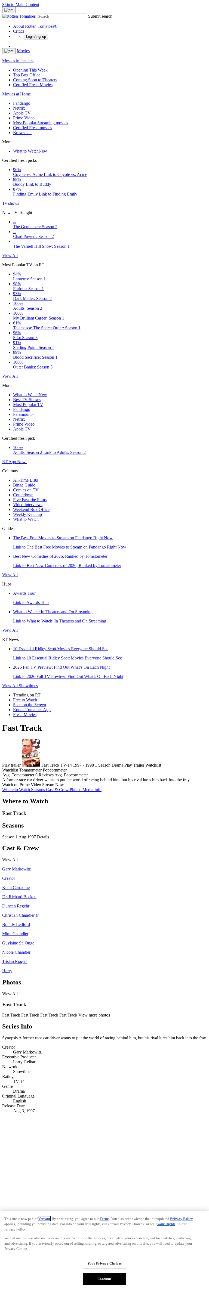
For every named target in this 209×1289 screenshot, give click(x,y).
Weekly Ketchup (27, 514)
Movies (23, 50)
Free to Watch (25, 700)
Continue (104, 1279)
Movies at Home (16, 94)
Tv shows (10, 203)
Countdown (23, 494)
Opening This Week (30, 70)
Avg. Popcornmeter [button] (71, 775)
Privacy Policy (181, 1219)
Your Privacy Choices (104, 1263)
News (22, 461)
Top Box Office (26, 75)
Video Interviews (27, 504)
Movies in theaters (17, 60)
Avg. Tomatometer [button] (18, 775)
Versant (44, 1219)
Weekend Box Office (31, 509)
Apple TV (22, 113)
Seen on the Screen (29, 704)
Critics (18, 31)
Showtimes (28, 685)
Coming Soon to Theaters (35, 80)
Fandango (21, 103)
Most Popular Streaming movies (40, 122)
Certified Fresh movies (32, 127)
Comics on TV (26, 490)
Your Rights (166, 1224)
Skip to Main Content (20, 4)
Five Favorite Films (30, 499)
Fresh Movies (24, 714)
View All (10, 255)
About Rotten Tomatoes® (35, 26)
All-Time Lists (25, 480)
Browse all (22, 132)
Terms (104, 1219)
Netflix (19, 108)
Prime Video (24, 118)
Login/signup (36, 37)
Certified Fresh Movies (33, 84)
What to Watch (30, 151)
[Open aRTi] (9, 10)
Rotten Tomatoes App (32, 709)
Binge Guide (24, 485)
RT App (9, 461)
